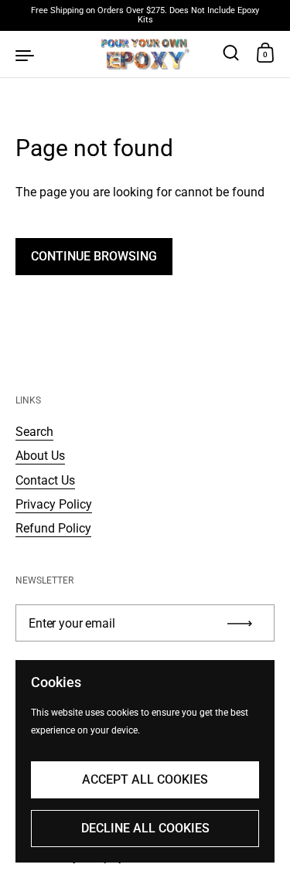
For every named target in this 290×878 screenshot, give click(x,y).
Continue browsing (94, 256)
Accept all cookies (145, 779)
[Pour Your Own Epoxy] (145, 54)
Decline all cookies (145, 828)
